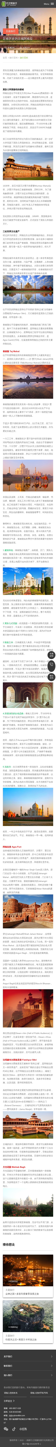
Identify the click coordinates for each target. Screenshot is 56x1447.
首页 (5, 57)
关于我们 (8, 1356)
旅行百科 (13, 57)
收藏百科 (11, 48)
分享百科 (26, 48)
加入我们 (8, 1375)
